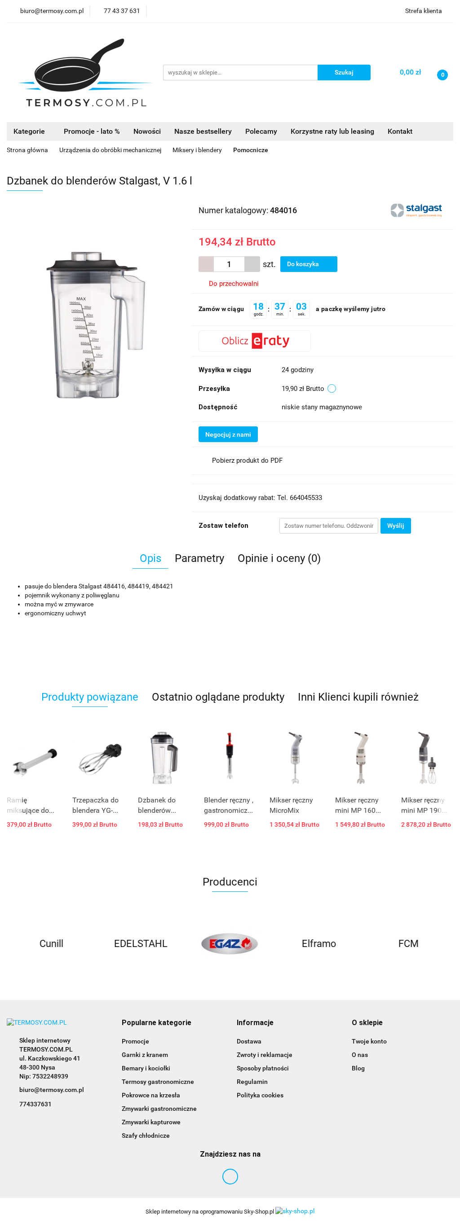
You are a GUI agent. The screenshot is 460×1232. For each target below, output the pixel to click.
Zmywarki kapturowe (151, 1122)
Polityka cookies (260, 1095)
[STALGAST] (417, 209)
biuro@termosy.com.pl (51, 1089)
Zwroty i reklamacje (264, 1054)
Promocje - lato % (92, 131)
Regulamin (252, 1081)
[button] (156, 1023)
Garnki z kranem (145, 1054)
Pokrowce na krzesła (151, 1095)
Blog (358, 1068)
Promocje (135, 1041)
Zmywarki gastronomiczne (159, 1108)
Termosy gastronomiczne (158, 1081)
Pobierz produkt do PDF (247, 460)
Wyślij (395, 525)
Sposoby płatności (263, 1068)
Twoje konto (369, 1041)
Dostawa (249, 1041)
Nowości (147, 131)
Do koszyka (303, 263)
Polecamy (261, 131)
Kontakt (400, 131)
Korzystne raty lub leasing (332, 131)
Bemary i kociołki (146, 1068)
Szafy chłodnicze (146, 1135)
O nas (360, 1054)
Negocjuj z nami (228, 434)
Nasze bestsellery (203, 131)
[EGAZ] (141, 944)
